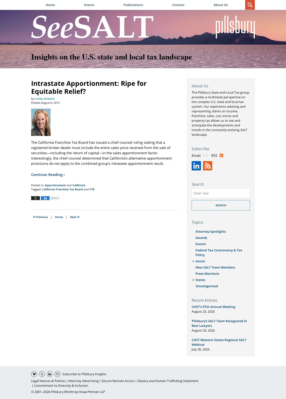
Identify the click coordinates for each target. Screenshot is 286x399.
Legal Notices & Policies (48, 381)
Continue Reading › (48, 174)
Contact (178, 5)
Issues (200, 261)
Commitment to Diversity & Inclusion (61, 385)
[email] (57, 374)
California (78, 185)
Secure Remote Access (118, 381)
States (200, 280)
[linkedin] (50, 374)
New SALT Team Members (215, 267)
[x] (42, 374)
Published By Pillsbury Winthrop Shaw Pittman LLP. (235, 27)
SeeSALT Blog (92, 27)
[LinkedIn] (196, 165)
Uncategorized (207, 286)
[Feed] (207, 165)
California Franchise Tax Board (62, 189)
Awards (201, 238)
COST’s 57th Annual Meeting (213, 307)
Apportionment (55, 185)
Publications (133, 5)
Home (50, 5)
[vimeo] (34, 374)
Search (221, 205)
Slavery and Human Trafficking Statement (168, 381)
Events (89, 5)
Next (75, 216)
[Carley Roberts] (42, 122)
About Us (221, 5)
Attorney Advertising (83, 381)
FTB (91, 189)
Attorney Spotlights (211, 231)
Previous (40, 216)
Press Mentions (207, 273)
